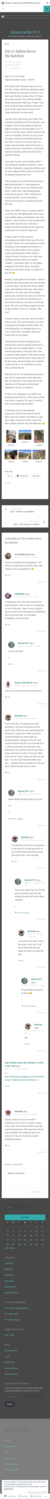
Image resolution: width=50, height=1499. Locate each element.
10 (8, 1236)
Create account (11, 1351)
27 (25, 1244)
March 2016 (9, 1281)
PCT (7, 44)
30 (42, 1244)
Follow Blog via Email (17, 1383)
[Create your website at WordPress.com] (25, 3)
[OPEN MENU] (3, 9)
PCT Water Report (12, 1320)
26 (19, 1244)
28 (31, 1244)
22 (37, 1240)
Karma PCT (23, 643)
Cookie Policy (8, 1489)
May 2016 (9, 1269)
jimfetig (18, 716)
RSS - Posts (9, 1335)
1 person (20, 819)
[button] (11, 438)
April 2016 (9, 1275)
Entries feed (10, 1362)
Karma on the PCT (25, 32)
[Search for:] (16, 1207)
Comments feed (11, 1368)
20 (25, 1240)
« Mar (7, 1248)
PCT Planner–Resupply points (17, 1308)
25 (13, 1244)
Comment (36, 1192)
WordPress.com (11, 1374)
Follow (9, 1404)
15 (37, 1236)
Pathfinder (20, 594)
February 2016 (10, 1287)
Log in (7, 1356)
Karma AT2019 (14, 65)
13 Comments (14, 68)
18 (13, 1240)
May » (12, 1248)
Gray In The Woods (24, 683)
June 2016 (9, 1263)
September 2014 (11, 1293)
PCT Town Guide (11, 1314)
